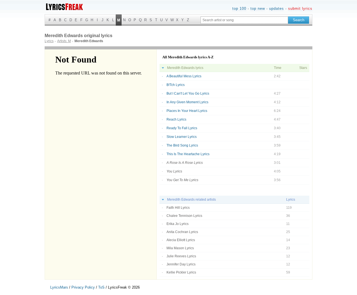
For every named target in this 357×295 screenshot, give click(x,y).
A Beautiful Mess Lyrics (184, 76)
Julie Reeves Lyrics (181, 256)
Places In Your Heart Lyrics (187, 111)
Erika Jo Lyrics (178, 224)
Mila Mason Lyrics (180, 248)
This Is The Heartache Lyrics (188, 154)
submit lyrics (300, 8)
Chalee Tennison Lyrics (184, 216)
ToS (101, 287)
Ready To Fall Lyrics (182, 128)
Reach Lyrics (176, 119)
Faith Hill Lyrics (178, 208)
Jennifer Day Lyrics (181, 264)
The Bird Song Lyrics (182, 145)
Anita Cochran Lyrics (182, 232)
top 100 (239, 8)
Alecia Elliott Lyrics (181, 240)
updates (276, 8)
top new (257, 8)
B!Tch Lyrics (176, 85)
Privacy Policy (83, 287)
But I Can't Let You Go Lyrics (188, 93)
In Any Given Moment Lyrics (187, 102)
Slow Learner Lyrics (182, 137)
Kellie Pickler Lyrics (181, 272)
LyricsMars (59, 287)
